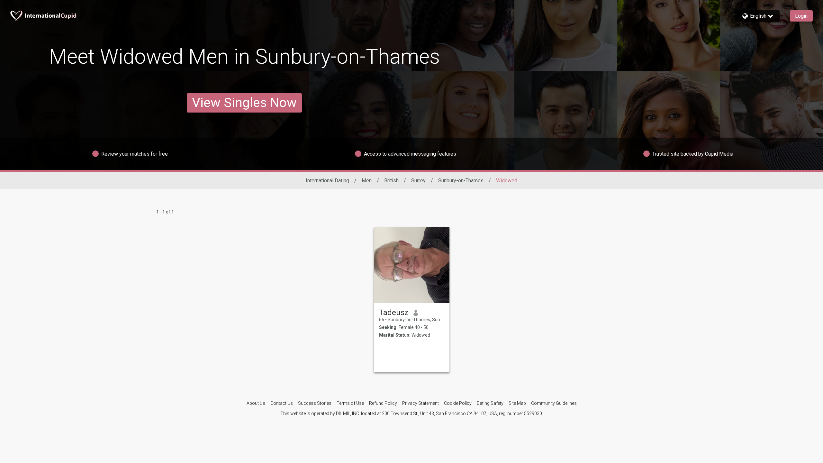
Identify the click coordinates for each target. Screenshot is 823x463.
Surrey (418, 180)
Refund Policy (383, 403)
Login (801, 16)
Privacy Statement (420, 403)
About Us (256, 403)
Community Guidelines (554, 403)
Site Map (517, 403)
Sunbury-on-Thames (461, 180)
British (391, 180)
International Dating (327, 180)
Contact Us (281, 403)
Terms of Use (350, 403)
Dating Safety (490, 403)
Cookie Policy (458, 403)
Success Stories (314, 403)
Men (367, 180)
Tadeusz (393, 312)
